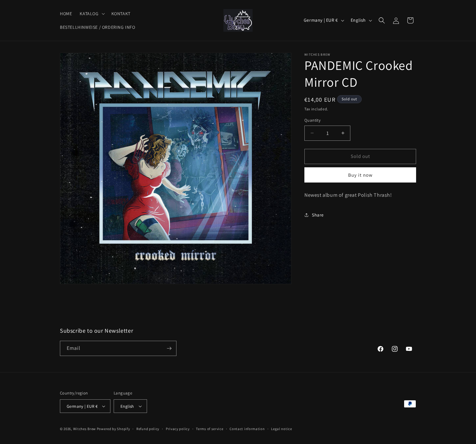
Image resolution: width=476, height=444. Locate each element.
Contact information (247, 429)
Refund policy (147, 429)
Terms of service (209, 429)
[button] (91, 13)
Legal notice (281, 429)
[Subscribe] (169, 348)
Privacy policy (178, 429)
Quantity (312, 120)
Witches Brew (84, 429)
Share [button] (318, 215)
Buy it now (360, 175)
